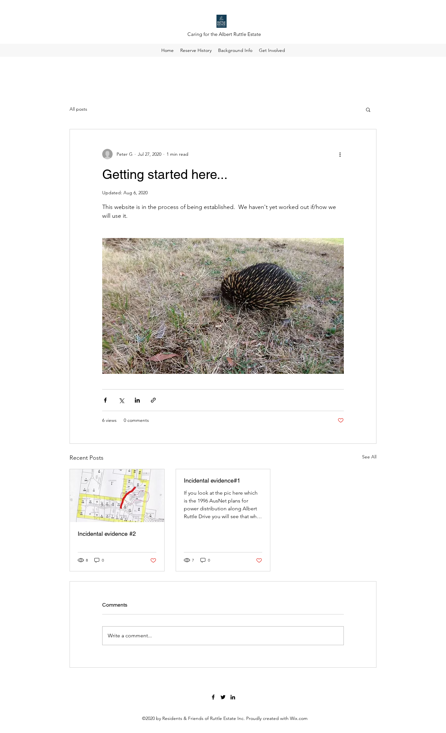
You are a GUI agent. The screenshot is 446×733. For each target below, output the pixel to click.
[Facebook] (213, 697)
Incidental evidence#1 (212, 480)
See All (369, 457)
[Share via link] (153, 400)
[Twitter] (223, 697)
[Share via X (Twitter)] (121, 400)
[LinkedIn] (233, 697)
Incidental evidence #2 (107, 533)
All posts (78, 109)
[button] (368, 109)
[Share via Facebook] (105, 400)
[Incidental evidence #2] (117, 495)
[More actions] (340, 154)
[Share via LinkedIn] (137, 400)
